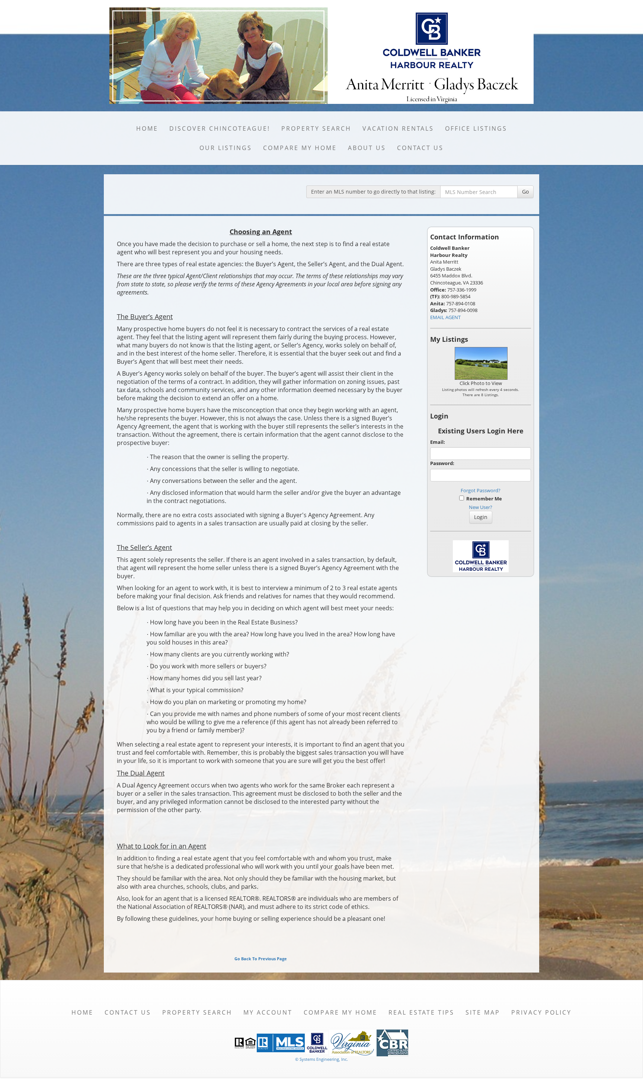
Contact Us (420, 148)
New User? (480, 507)
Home (147, 128)
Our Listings (225, 148)
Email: (437, 442)
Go (525, 191)
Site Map (483, 1012)
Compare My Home (300, 148)
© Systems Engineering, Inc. (321, 1059)
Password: (442, 463)
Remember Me (483, 498)
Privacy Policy (541, 1012)
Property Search (316, 128)
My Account (267, 1012)
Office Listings (476, 128)
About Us (367, 148)
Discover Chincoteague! (219, 128)
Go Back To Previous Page (260, 958)
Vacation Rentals (398, 128)
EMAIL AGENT (445, 317)
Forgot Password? (480, 490)
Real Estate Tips (421, 1012)
